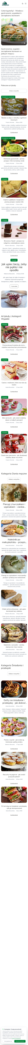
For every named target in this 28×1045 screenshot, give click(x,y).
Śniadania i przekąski (8, 97)
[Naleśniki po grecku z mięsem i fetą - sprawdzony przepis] (14, 31)
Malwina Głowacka (7, 39)
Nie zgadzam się (8, 1041)
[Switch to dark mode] (22, 3)
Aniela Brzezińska (10, 387)
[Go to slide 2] (23, 43)
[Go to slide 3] (24, 43)
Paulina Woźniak (10, 122)
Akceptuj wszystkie (20, 1041)
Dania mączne (8, 32)
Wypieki (4, 179)
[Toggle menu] (25, 3)
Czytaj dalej (14, 286)
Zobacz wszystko (14, 91)
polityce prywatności (16, 1038)
